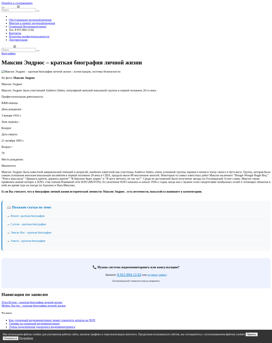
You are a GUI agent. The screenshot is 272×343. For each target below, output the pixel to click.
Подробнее (26, 338)
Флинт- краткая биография (27, 215)
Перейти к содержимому (17, 3)
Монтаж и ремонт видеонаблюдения (32, 23)
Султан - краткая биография (28, 224)
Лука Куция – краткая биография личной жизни (31, 302)
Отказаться (10, 338)
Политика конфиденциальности (29, 36)
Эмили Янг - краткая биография (31, 232)
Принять (251, 334)
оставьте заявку (157, 274)
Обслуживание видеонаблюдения (30, 19)
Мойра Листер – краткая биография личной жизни (33, 305)
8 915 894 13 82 (129, 274)
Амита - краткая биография (28, 240)
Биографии (8, 53)
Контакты (15, 33)
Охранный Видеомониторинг (28, 26)
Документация (18, 39)
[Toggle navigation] (2, 7)
